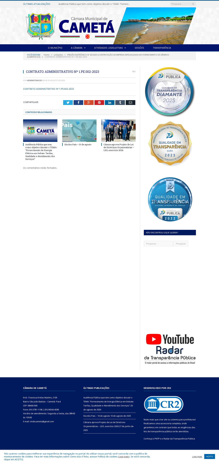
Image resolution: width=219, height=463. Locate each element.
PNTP (157, 438)
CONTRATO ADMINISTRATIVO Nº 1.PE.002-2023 (48, 88)
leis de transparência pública (158, 431)
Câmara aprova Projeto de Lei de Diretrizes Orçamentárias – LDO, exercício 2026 (119, 147)
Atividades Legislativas (108, 47)
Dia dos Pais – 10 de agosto (73, 4)
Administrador (34, 80)
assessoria (165, 423)
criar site (163, 419)
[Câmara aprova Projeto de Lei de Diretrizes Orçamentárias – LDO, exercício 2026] (118, 130)
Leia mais (124, 456)
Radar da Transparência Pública (179, 438)
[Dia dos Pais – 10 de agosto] (79, 130)
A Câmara (76, 47)
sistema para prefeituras (183, 419)
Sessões (139, 47)
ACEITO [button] (209, 456)
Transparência (162, 47)
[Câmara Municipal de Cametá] (109, 25)
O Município (55, 47)
